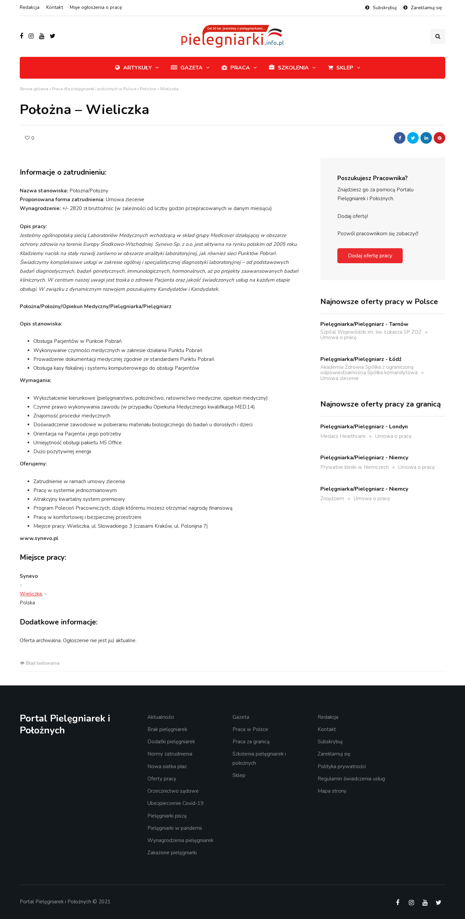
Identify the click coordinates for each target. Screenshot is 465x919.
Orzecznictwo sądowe (173, 791)
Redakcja (29, 7)
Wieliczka (31, 593)
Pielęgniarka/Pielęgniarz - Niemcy (364, 457)
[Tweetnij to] (413, 138)
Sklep (344, 68)
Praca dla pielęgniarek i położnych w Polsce (94, 89)
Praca (240, 68)
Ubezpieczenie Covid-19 (175, 803)
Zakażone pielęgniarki (172, 852)
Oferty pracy (161, 778)
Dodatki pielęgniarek (171, 741)
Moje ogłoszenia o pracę (96, 7)
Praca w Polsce (250, 729)
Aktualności (160, 717)
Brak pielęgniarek (167, 729)
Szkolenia (293, 68)
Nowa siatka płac (167, 766)
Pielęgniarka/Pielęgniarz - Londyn (364, 426)
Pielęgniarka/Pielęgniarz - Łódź (361, 359)
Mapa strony (332, 791)
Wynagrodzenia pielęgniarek (180, 840)
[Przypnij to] (439, 138)
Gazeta (191, 68)
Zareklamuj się (426, 7)
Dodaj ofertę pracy (370, 255)
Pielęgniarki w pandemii (174, 828)
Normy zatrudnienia (169, 753)
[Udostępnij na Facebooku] (399, 138)
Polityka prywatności (342, 766)
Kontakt (54, 7)
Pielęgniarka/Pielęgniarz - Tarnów (364, 324)
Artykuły (137, 68)
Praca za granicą (251, 741)
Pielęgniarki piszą (167, 815)
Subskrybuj (385, 7)
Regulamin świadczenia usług (351, 778)
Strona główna (34, 89)
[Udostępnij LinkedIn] (426, 138)
